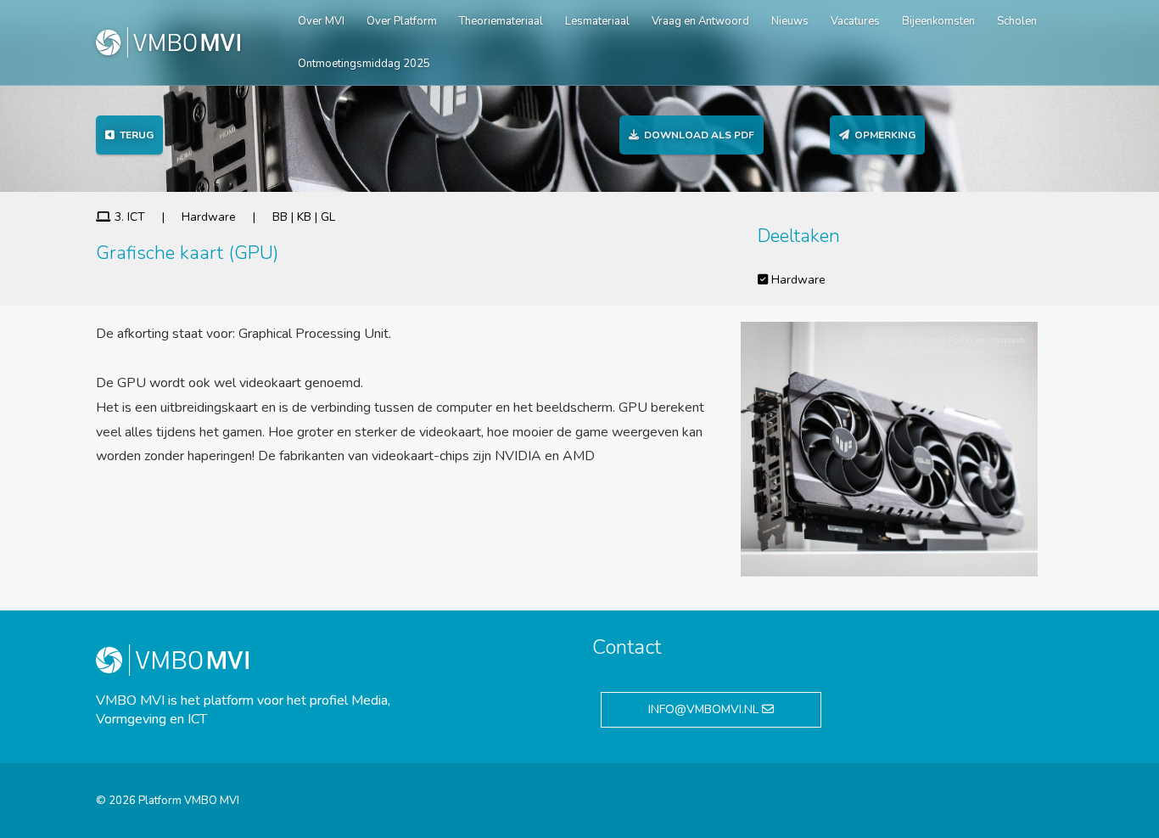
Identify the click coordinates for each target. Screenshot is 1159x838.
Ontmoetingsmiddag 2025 (364, 63)
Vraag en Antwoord (700, 21)
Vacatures (855, 21)
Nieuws (790, 21)
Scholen (1017, 21)
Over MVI (321, 21)
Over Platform (402, 21)
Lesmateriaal (597, 21)
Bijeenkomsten (938, 21)
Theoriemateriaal (501, 21)
